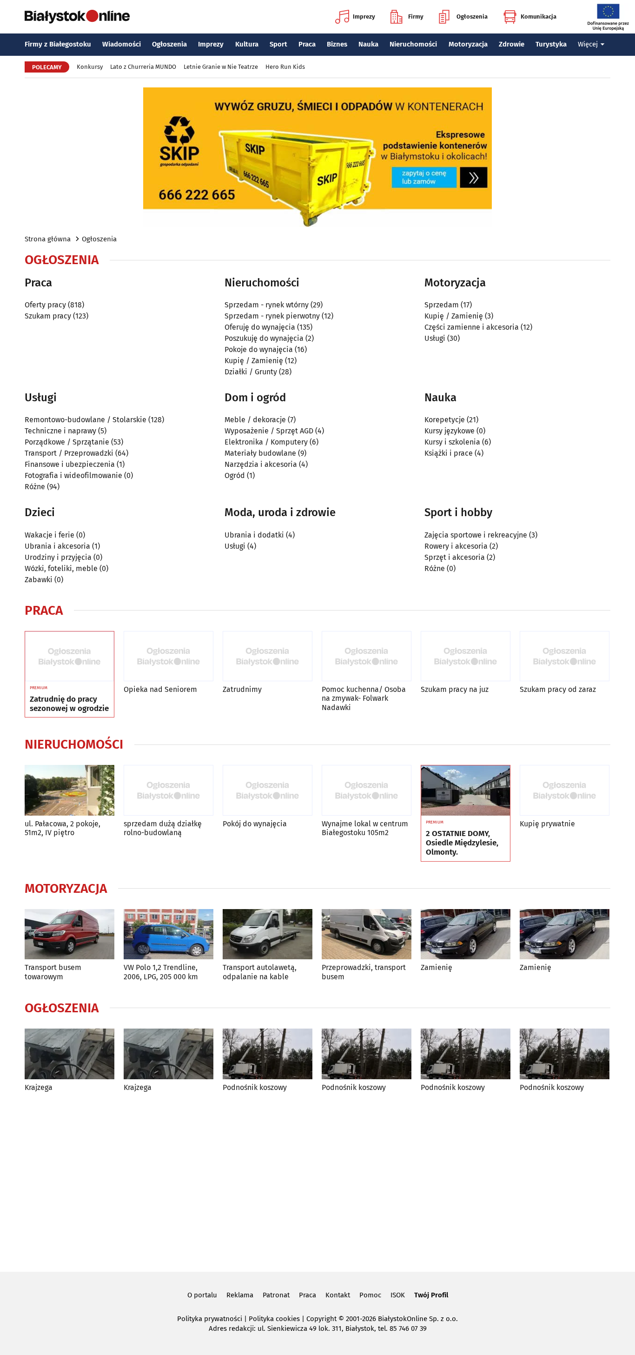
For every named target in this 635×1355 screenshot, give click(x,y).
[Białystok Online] (77, 17)
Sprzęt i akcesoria (454, 557)
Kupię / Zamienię (254, 360)
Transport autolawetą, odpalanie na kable (260, 972)
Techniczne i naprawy (60, 430)
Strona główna (48, 239)
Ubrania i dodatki (254, 535)
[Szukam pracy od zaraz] (564, 656)
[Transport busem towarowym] (69, 934)
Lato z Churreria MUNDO (143, 67)
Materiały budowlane (260, 453)
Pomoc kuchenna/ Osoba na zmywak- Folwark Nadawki (364, 698)
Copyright (321, 1319)
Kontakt (337, 1295)
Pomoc (370, 1295)
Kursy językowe (449, 430)
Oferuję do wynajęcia (260, 327)
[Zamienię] (465, 934)
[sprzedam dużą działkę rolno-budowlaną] (168, 790)
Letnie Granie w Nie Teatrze (221, 67)
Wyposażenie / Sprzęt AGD (269, 430)
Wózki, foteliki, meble (61, 568)
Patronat (276, 1295)
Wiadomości (121, 44)
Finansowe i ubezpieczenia (70, 464)
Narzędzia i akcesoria (261, 464)
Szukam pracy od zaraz (558, 689)
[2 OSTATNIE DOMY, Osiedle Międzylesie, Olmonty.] (465, 790)
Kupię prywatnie (547, 823)
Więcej (588, 44)
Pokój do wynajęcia (255, 823)
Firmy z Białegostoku (58, 44)
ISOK (397, 1295)
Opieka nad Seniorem (160, 689)
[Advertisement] (317, 1180)
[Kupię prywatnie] (564, 790)
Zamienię (436, 967)
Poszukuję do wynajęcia (264, 338)
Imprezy (364, 16)
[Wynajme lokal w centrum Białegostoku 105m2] (366, 790)
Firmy (415, 16)
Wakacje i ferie (49, 535)
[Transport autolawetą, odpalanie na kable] (267, 934)
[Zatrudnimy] (267, 656)
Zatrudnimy (242, 689)
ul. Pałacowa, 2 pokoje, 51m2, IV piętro (62, 828)
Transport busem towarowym (53, 972)
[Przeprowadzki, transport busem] (366, 934)
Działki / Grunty (251, 371)
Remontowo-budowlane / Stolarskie (85, 419)
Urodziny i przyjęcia (58, 557)
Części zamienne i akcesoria (471, 327)
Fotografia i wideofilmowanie (73, 475)
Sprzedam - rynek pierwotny (272, 316)
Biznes (337, 44)
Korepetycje (444, 419)
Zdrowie (511, 44)
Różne (35, 486)
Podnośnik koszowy (255, 1087)
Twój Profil (431, 1295)
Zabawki (39, 579)
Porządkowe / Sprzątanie (67, 442)
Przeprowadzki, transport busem (364, 972)
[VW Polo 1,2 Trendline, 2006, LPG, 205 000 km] (168, 934)
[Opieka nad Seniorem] (168, 656)
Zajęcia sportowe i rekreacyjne (475, 535)
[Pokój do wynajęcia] (267, 790)
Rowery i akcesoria (456, 546)
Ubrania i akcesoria (57, 546)
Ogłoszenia (472, 16)
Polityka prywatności (209, 1319)
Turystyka (551, 44)
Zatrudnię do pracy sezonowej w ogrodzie (69, 704)
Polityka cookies (274, 1319)
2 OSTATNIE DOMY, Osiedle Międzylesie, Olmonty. (462, 843)
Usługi (434, 338)
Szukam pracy (48, 316)
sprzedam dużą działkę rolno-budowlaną (163, 828)
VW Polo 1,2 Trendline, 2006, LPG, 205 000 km (161, 972)
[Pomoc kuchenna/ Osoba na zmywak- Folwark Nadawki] (366, 656)
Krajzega (39, 1087)
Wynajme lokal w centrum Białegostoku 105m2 (365, 828)
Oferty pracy (45, 304)
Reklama (239, 1295)
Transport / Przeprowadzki (69, 453)
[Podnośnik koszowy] (267, 1054)
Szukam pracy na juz (455, 689)
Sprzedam (441, 304)
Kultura (246, 44)
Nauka (368, 44)
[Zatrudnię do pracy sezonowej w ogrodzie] (69, 656)
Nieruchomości (413, 44)
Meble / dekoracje (255, 419)
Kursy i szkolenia (452, 442)
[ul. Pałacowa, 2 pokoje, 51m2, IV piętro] (69, 790)
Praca (307, 44)
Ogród (235, 475)
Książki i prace (448, 453)
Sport (278, 44)
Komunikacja (538, 16)
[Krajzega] (69, 1054)
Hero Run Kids (285, 67)
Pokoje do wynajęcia (259, 349)
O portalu (202, 1295)
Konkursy (90, 67)
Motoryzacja (468, 44)
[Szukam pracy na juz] (465, 656)
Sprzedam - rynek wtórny (267, 304)
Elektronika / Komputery (266, 442)
